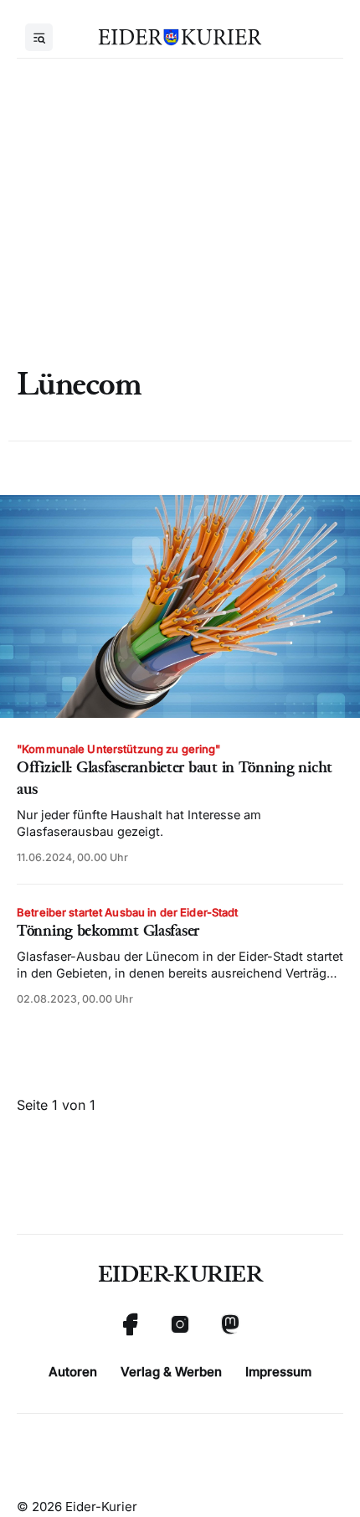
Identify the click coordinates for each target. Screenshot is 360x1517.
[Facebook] (129, 1324)
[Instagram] (180, 1324)
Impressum (278, 1372)
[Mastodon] (230, 1324)
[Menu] (39, 37)
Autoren (73, 1372)
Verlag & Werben (171, 1372)
